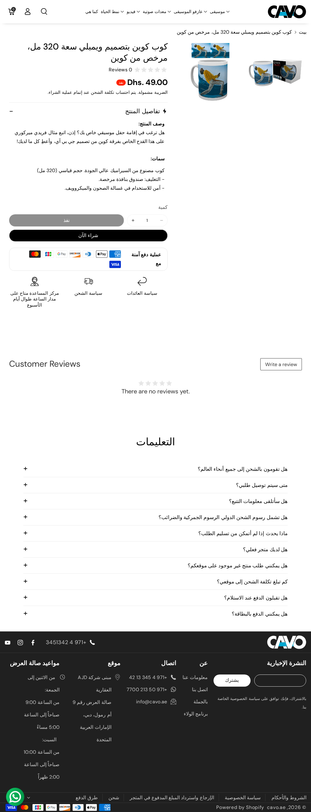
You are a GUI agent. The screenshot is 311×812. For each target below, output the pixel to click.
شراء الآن (88, 235)
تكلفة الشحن (102, 92)
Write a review (281, 364)
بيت (302, 32)
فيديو (131, 11)
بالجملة (200, 701)
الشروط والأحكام (289, 797)
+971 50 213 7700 (147, 689)
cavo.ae (276, 807)
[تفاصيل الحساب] (27, 11)
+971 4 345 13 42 (148, 677)
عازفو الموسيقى (188, 11)
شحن (113, 797)
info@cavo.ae (151, 701)
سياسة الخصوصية (243, 797)
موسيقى (217, 11)
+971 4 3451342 (66, 642)
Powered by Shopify (240, 807)
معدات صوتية (154, 11)
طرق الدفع (86, 797)
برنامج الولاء (196, 714)
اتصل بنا (200, 689)
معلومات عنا (195, 677)
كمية (163, 207)
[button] (220, 11)
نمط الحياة (110, 11)
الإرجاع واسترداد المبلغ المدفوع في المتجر (172, 797)
